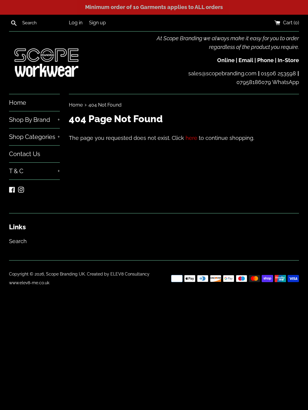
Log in (75, 23)
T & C (34, 171)
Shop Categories (34, 136)
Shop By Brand (34, 119)
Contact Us (24, 154)
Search (18, 241)
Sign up (97, 23)
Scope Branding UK (65, 273)
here (191, 138)
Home (17, 102)
